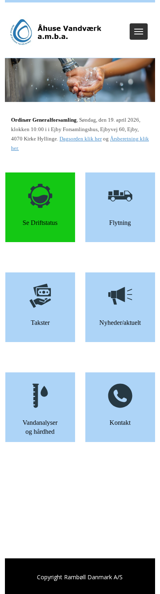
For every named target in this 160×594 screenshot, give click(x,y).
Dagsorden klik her (80, 139)
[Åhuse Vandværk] (55, 32)
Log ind (80, 13)
